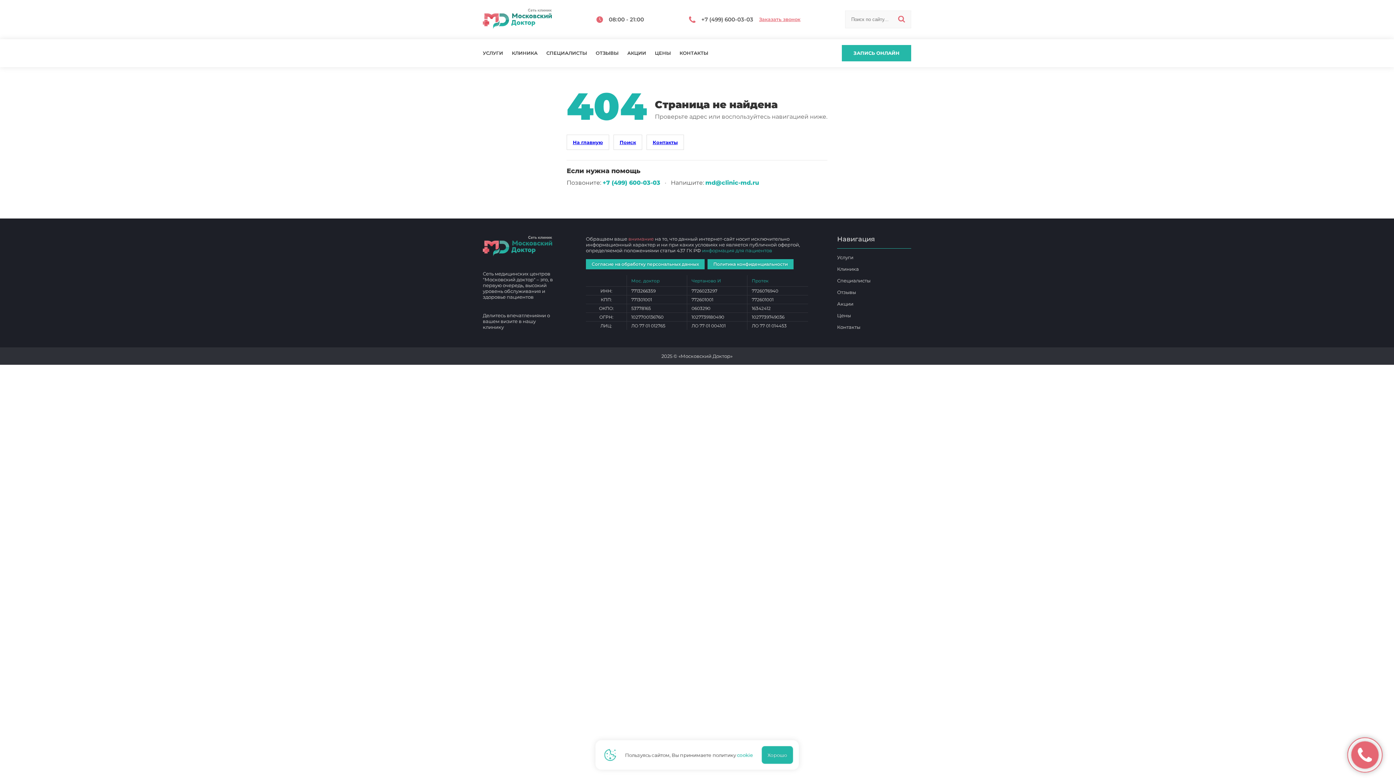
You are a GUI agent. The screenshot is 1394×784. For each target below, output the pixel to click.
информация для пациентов (737, 250)
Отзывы (607, 53)
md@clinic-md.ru (732, 182)
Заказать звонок (779, 19)
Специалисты (566, 53)
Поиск (628, 142)
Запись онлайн (876, 53)
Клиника (525, 53)
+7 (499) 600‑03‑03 (631, 182)
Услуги (493, 53)
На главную (588, 142)
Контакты (694, 53)
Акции (636, 53)
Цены (663, 53)
